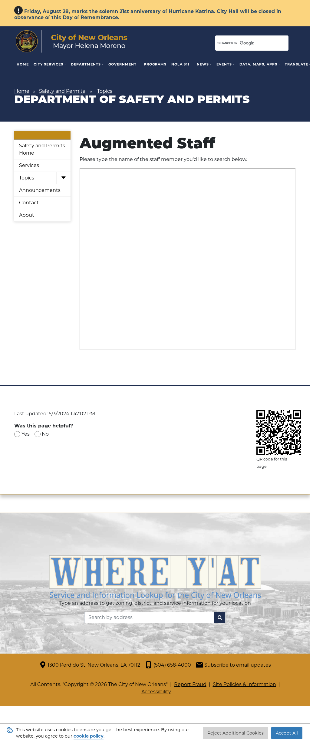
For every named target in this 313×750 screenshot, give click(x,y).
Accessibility (156, 692)
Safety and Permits (62, 91)
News (203, 64)
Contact (29, 203)
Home (23, 64)
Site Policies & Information (244, 684)
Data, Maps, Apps (258, 64)
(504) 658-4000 (172, 665)
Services (29, 165)
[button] (63, 178)
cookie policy (89, 736)
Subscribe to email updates (237, 665)
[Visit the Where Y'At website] (155, 577)
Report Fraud (190, 684)
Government (122, 64)
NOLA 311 (180, 64)
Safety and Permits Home (42, 149)
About (26, 215)
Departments (86, 64)
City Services (48, 64)
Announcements (40, 190)
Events (224, 64)
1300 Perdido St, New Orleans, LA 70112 (94, 665)
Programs (155, 64)
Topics (104, 91)
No (45, 434)
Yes (25, 434)
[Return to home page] (71, 41)
